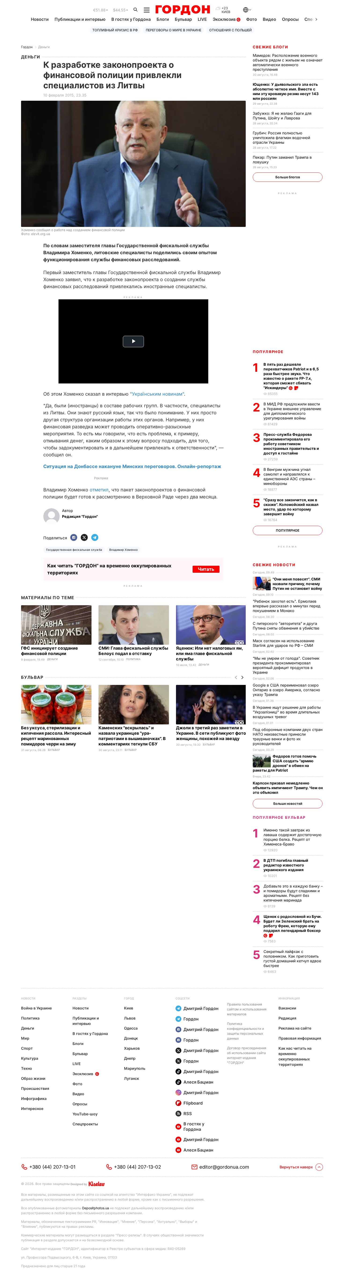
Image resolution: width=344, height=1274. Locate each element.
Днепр (129, 1058)
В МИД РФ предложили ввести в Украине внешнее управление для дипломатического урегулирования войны (292, 411)
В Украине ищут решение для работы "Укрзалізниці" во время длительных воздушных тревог (287, 712)
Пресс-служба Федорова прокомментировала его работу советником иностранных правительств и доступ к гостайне (291, 443)
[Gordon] (182, 10)
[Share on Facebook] (73, 538)
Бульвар (183, 19)
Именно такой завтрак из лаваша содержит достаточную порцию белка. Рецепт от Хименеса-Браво (292, 837)
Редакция (287, 1018)
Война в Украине (36, 1008)
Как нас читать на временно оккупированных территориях (294, 1056)
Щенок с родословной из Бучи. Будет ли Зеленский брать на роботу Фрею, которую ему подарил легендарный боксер (292, 923)
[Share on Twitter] (84, 538)
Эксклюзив (225, 19)
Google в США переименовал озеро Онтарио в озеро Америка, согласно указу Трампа (286, 690)
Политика (133, 659)
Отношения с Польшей (230, 30)
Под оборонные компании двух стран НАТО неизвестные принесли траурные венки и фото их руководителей (287, 736)
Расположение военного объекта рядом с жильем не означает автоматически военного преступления (287, 62)
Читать (206, 569)
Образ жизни (33, 1078)
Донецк (131, 1038)
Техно (26, 1068)
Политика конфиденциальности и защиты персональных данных (245, 1031)
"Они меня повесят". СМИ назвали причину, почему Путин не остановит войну (298, 584)
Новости (40, 19)
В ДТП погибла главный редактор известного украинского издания (285, 865)
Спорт (27, 1048)
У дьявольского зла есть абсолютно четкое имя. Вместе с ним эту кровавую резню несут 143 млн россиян (286, 91)
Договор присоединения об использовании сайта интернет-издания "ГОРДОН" (246, 1055)
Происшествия (35, 1088)
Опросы (290, 19)
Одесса (131, 1028)
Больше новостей (287, 803)
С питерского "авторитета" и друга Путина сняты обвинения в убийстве (287, 625)
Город (129, 998)
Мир (25, 1038)
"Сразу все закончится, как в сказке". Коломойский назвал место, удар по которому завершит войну (290, 506)
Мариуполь (134, 1068)
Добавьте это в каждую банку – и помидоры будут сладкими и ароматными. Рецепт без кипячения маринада (293, 893)
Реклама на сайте (294, 1028)
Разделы (80, 998)
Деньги (44, 47)
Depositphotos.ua (95, 1208)
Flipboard (193, 1103)
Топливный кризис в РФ (115, 30)
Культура (29, 1058)
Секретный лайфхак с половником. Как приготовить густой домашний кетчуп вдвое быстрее (292, 958)
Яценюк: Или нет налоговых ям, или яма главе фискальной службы (209, 653)
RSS (187, 1113)
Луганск (131, 1078)
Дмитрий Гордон (201, 1008)
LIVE (202, 19)
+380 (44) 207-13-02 (137, 1167)
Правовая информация (299, 1038)
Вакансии (287, 1008)
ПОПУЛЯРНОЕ (268, 351)
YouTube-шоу (85, 1114)
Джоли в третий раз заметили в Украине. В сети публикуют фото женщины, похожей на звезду (211, 733)
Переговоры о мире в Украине (173, 30)
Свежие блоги (270, 47)
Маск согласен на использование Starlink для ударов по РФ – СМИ (283, 643)
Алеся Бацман (198, 1082)
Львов (129, 1018)
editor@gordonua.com (224, 1167)
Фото (251, 19)
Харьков (132, 1048)
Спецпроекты (85, 1124)
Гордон (27, 47)
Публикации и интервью (80, 19)
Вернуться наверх (296, 1167)
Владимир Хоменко (123, 549)
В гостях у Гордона (131, 19)
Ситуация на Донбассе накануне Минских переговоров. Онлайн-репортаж (132, 466)
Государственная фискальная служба (74, 549)
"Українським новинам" (157, 394)
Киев (128, 1008)
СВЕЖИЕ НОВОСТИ (274, 564)
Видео (269, 19)
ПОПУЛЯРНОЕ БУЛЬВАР (279, 817)
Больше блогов (287, 177)
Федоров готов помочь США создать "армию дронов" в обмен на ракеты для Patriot (284, 763)
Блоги (163, 19)
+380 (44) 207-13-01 (52, 1167)
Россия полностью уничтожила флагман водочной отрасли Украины (281, 138)
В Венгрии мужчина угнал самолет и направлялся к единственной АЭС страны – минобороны (289, 476)
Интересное (32, 1108)
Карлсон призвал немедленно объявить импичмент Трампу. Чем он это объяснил (288, 788)
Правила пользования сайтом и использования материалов (247, 1009)
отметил (99, 490)
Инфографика (34, 1098)
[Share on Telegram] (94, 538)
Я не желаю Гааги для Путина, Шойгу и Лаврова (282, 115)
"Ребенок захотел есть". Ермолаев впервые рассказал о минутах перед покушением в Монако (286, 606)
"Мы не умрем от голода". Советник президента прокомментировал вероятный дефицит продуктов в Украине (286, 665)
